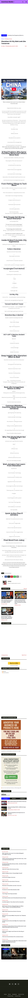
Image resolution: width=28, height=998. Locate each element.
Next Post (24, 655)
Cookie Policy (17, 996)
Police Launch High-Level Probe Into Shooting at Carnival (13, 932)
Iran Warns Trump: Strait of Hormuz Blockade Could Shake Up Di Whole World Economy (14, 927)
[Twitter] (8, 577)
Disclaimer (14, 994)
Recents (14, 798)
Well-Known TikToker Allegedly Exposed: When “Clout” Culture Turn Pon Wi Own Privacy (12, 907)
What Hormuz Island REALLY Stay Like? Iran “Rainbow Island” (14, 916)
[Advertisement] (14, 19)
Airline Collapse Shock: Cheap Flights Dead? (12, 873)
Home (2, 39)
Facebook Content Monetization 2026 (10, 889)
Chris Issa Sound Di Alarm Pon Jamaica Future (12, 936)
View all (25, 588)
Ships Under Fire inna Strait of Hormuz (10, 881)
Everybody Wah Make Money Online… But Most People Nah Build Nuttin (6, 617)
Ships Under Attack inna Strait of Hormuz (17, 801)
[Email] (17, 577)
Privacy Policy (10, 996)
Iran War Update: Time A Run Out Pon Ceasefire (13, 902)
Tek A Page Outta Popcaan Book (9, 893)
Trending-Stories (8, 39)
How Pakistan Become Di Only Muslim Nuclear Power (14, 897)
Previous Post (5, 655)
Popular (5, 798)
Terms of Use (21, 994)
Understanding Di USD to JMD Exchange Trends (17, 807)
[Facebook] (6, 577)
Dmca (9, 994)
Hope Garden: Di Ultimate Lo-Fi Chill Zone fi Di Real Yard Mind (13, 955)
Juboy (9, 581)
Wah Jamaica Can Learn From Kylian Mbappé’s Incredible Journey (7, 601)
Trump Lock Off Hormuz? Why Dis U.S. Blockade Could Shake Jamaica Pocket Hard (14, 941)
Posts (4, 671)
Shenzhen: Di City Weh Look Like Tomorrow (17, 35)
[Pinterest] (11, 577)
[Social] (10, 984)
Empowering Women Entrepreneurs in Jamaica (16, 813)
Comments (6, 672)
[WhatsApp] (14, 577)
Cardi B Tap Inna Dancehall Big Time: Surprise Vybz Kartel (13, 921)
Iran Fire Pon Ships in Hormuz (8, 877)
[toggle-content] (26, 2)
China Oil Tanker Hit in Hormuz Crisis (10, 869)
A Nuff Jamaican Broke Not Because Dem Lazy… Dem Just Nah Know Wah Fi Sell (20, 601)
